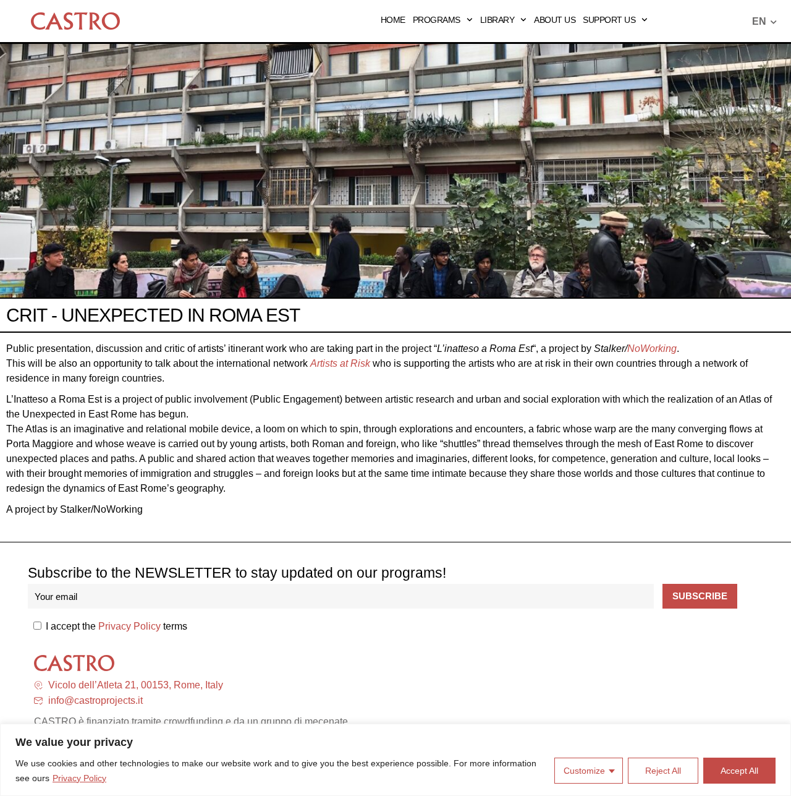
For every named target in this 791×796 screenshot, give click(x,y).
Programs (436, 20)
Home (393, 20)
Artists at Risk (340, 363)
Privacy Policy (79, 778)
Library (497, 20)
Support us (609, 20)
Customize (584, 771)
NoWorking (652, 348)
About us (554, 20)
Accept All (739, 771)
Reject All (663, 771)
